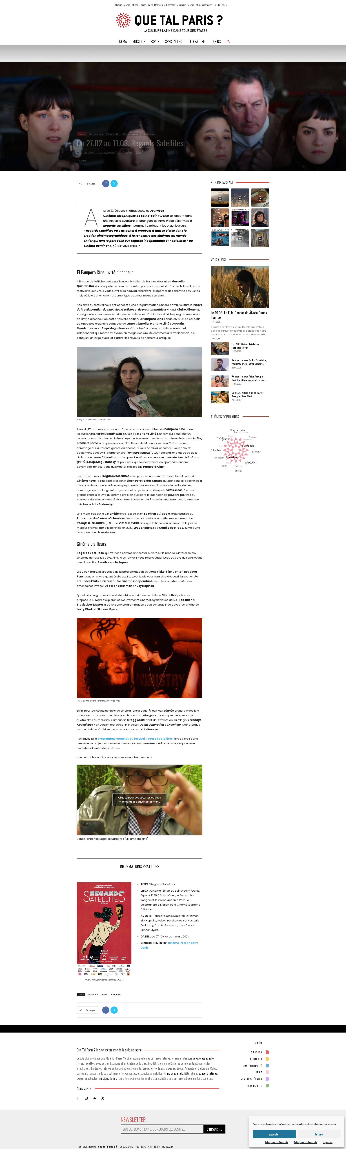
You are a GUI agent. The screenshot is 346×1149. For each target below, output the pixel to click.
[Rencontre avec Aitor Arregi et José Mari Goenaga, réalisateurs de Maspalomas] (220, 381)
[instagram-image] (220, 197)
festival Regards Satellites (153, 739)
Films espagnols (173, 1073)
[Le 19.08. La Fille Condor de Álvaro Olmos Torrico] (240, 287)
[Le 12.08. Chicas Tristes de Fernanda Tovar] (220, 348)
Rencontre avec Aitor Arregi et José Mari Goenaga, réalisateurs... (249, 378)
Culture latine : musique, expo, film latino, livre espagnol (147, 1146)
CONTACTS (256, 1059)
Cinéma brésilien (113, 134)
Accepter (274, 1134)
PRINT (259, 1072)
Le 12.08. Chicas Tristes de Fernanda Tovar (246, 345)
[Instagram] (86, 1098)
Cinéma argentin (95, 134)
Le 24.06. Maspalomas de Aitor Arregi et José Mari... (248, 394)
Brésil (104, 994)
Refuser (319, 1134)
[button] (228, 41)
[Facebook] (105, 183)
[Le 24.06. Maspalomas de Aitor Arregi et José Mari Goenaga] (220, 397)
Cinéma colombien (131, 134)
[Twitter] (114, 183)
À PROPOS (256, 1052)
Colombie (116, 994)
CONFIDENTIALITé (252, 1065)
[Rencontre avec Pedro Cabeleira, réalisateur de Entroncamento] (220, 364)
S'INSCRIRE (214, 1129)
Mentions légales (251, 1079)
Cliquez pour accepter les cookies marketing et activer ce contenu (139, 800)
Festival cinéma (148, 134)
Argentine (93, 994)
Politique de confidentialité (276, 1142)
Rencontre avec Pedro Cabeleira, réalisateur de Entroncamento (249, 362)
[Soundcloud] (94, 1098)
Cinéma (81, 134)
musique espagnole (202, 1058)
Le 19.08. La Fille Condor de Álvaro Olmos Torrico (239, 315)
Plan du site (254, 1085)
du (131, 739)
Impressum (327, 1142)
